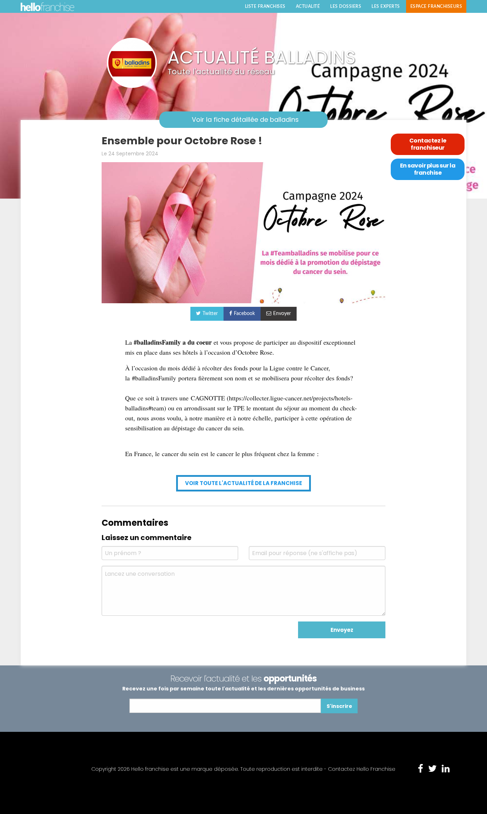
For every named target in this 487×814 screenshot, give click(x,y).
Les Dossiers (345, 6)
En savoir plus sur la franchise (428, 169)
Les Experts (385, 6)
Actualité (308, 6)
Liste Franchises (265, 6)
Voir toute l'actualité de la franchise (243, 483)
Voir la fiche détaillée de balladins (245, 119)
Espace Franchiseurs (436, 6)
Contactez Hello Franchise (361, 769)
